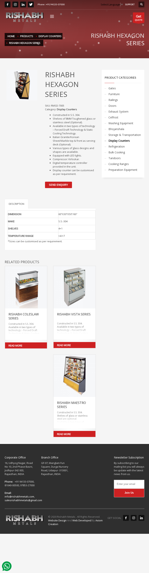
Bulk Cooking (116, 152)
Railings (113, 100)
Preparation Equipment (122, 170)
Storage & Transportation (124, 135)
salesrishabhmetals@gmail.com (23, 500)
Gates (112, 88)
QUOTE (138, 17)
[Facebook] (126, 518)
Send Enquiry (58, 184)
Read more (15, 345)
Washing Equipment (120, 123)
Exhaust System (118, 111)
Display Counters (67, 109)
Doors (112, 106)
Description (16, 204)
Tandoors (114, 158)
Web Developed (81, 520)
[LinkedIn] (23, 4)
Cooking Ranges (118, 164)
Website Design (57, 520)
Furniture (114, 94)
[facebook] (7, 4)
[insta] (15, 4)
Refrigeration (116, 146)
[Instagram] (134, 518)
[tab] (16, 203)
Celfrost (113, 117)
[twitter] (31, 4)
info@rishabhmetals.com (19, 496)
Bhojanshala (116, 129)
